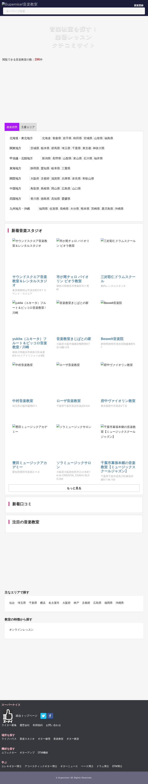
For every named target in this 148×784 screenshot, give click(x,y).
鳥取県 (34, 188)
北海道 (46, 138)
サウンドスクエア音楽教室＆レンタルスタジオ (29, 280)
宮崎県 (95, 208)
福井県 (98, 158)
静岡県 (34, 168)
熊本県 (85, 208)
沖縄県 (119, 208)
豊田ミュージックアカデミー (29, 464)
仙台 (12, 603)
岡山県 (55, 188)
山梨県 (67, 158)
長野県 (56, 158)
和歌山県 (88, 178)
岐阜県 (55, 168)
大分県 (74, 208)
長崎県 (64, 208)
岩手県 (67, 138)
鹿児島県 (107, 208)
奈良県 (76, 178)
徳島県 (45, 198)
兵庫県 (66, 178)
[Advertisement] (73, 94)
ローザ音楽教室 (68, 400)
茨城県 (34, 148)
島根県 (45, 188)
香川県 (34, 198)
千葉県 (76, 148)
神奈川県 (98, 148)
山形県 (98, 138)
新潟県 (46, 158)
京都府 (45, 178)
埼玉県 (66, 148)
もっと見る (74, 488)
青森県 (56, 138)
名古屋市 (54, 603)
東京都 (86, 148)
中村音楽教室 (22, 400)
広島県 (66, 188)
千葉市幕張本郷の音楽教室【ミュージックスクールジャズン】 (118, 466)
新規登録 (138, 5)
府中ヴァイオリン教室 (118, 400)
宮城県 (88, 138)
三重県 (66, 168)
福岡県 (43, 208)
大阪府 (34, 178)
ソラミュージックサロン (73, 464)
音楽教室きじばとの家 (73, 338)
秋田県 (77, 138)
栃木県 (45, 148)
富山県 (77, 158)
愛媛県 (66, 198)
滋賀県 (55, 178)
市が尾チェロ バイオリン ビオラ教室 (72, 278)
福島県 (108, 138)
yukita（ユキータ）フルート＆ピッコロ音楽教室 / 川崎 (29, 342)
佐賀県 (54, 208)
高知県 (55, 198)
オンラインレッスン (21, 629)
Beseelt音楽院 (112, 338)
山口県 (76, 188)
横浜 (42, 603)
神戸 (76, 603)
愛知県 (45, 168)
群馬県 (55, 148)
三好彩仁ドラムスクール (118, 278)
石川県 (88, 158)
